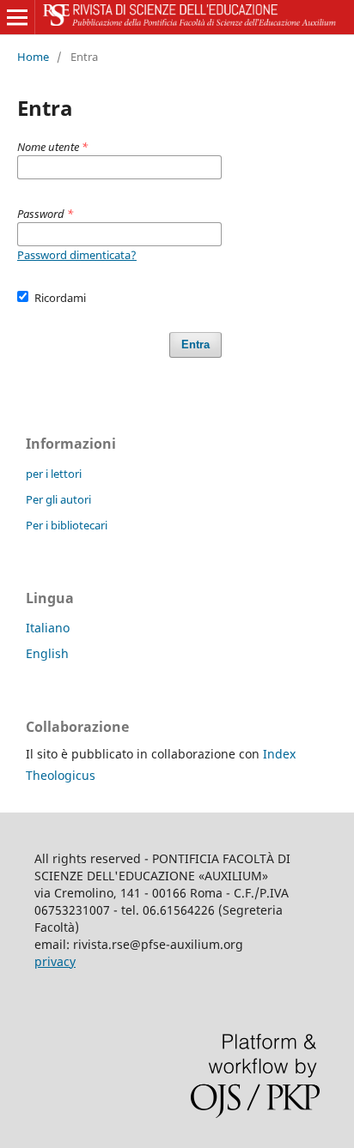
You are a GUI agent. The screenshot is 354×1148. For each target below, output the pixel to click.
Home (33, 56)
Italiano (48, 627)
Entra (195, 344)
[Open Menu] (17, 17)
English (47, 653)
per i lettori (54, 473)
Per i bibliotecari (66, 525)
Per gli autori (58, 499)
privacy (55, 961)
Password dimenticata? (77, 255)
